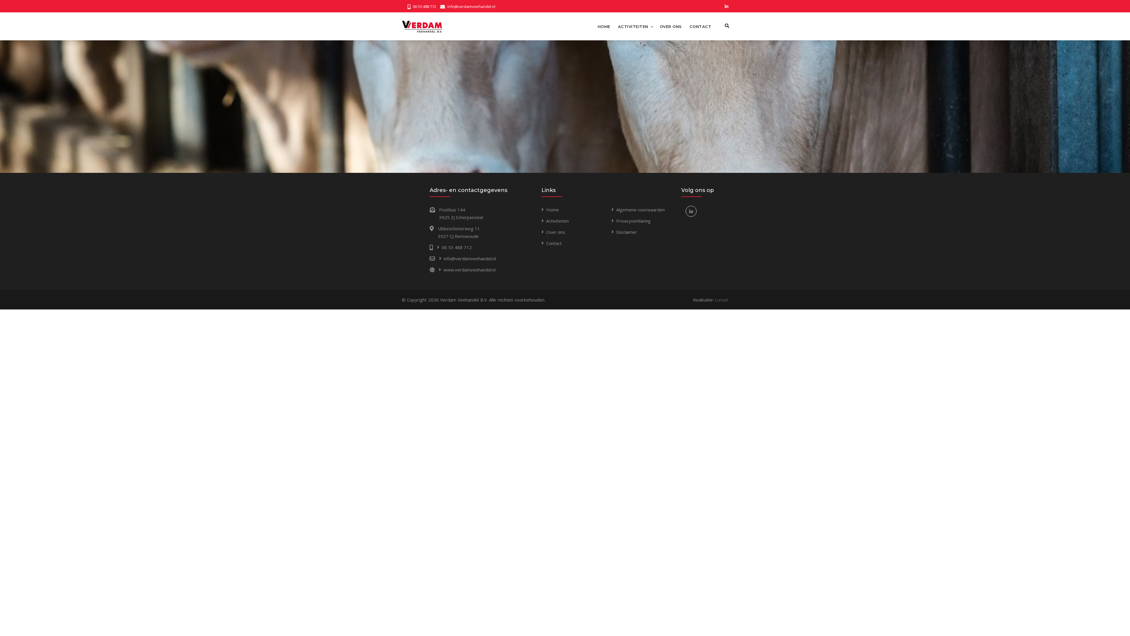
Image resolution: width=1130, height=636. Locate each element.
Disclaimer (626, 232)
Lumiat (721, 300)
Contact (554, 243)
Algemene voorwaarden (640, 210)
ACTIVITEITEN (633, 26)
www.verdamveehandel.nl (469, 270)
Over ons (555, 232)
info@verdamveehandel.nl (471, 6)
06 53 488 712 (424, 6)
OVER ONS (671, 26)
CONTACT (700, 26)
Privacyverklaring (633, 221)
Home (552, 210)
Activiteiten (557, 221)
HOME (604, 26)
